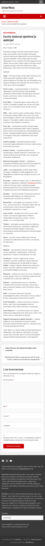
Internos (17, 44)
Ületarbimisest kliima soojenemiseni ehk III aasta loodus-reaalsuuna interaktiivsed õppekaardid (22, 358)
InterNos (8, 8)
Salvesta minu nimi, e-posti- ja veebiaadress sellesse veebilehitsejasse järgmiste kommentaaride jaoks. (22, 439)
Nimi (5, 406)
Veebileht (6, 426)
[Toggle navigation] (4, 16)
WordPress (30, 542)
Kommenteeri (8, 380)
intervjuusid (32, 183)
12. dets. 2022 (8, 44)
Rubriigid (5, 513)
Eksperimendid (9, 33)
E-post (6, 416)
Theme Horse (36, 540)
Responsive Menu (41, 2)
